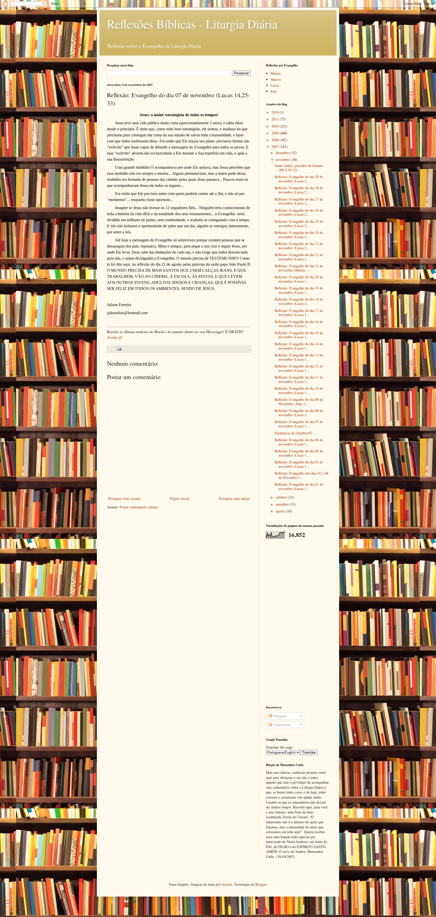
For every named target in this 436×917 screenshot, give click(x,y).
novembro (283, 159)
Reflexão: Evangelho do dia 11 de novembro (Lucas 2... (299, 379)
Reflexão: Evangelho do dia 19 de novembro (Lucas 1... (299, 290)
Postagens (279, 715)
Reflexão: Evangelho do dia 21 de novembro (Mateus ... (299, 267)
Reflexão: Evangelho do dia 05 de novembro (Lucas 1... (299, 453)
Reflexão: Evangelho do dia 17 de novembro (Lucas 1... (299, 312)
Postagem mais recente (124, 498)
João (273, 91)
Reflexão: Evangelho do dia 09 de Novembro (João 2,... (299, 401)
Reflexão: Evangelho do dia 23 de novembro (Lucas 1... (299, 245)
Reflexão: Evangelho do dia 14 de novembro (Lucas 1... (299, 346)
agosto (281, 511)
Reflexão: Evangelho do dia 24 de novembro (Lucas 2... (299, 234)
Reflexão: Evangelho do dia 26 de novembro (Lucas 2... (299, 212)
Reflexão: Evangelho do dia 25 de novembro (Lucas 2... (299, 223)
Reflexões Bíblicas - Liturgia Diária (192, 24)
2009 (275, 133)
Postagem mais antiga (234, 498)
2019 (275, 112)
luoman (227, 884)
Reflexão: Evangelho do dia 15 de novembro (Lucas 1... (299, 334)
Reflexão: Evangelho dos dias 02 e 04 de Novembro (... (301, 475)
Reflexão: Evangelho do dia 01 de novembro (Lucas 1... (299, 486)
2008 (275, 139)
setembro (283, 504)
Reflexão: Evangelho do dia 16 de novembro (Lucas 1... (299, 323)
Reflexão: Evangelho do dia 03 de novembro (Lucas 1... (299, 464)
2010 (275, 126)
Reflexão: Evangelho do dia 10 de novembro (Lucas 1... (299, 390)
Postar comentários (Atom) (139, 507)
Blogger (260, 884)
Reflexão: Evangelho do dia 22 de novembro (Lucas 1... (299, 256)
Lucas (274, 85)
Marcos (275, 79)
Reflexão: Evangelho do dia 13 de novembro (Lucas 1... (299, 357)
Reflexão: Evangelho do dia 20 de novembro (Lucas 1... (299, 279)
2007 (275, 146)
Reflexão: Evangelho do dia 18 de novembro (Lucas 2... (299, 301)
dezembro (283, 152)
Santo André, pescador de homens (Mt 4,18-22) (299, 167)
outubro (282, 497)
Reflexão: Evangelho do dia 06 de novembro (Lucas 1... (299, 442)
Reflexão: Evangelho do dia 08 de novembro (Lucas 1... (299, 412)
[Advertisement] (297, 622)
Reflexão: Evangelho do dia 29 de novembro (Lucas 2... (299, 178)
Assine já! (115, 337)
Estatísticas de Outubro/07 (293, 433)
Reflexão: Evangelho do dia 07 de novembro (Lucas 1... (299, 423)
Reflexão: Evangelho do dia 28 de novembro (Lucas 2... (299, 189)
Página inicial (179, 498)
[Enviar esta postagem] (118, 349)
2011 (275, 119)
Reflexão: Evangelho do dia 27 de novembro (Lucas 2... (299, 201)
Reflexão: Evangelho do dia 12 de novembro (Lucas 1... (299, 368)
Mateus (275, 73)
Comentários (281, 724)
